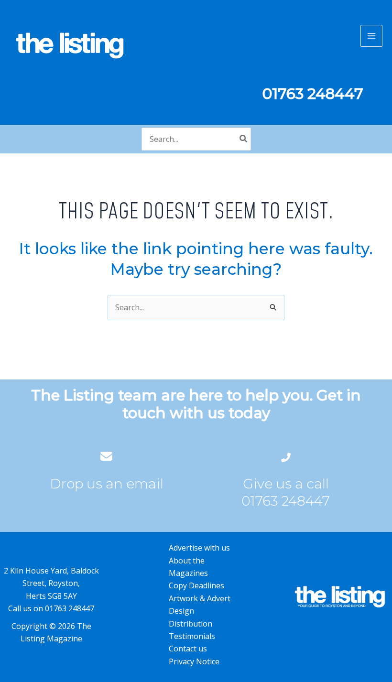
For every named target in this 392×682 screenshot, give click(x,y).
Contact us (188, 648)
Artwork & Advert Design (199, 604)
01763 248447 (285, 501)
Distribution (190, 623)
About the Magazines (188, 566)
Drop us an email (106, 484)
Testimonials (192, 636)
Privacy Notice (194, 661)
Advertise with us (199, 547)
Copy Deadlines (196, 585)
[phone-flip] (286, 456)
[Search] (244, 139)
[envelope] (106, 456)
